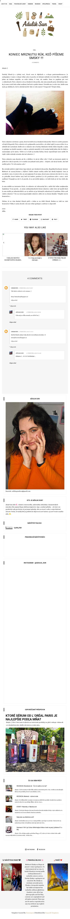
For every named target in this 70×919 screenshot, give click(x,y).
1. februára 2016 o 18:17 (25, 288)
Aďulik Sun (20, 312)
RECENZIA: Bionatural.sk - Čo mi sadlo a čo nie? (32, 786)
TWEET (25, 219)
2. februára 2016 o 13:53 (25, 331)
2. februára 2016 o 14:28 (33, 353)
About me (4, 4)
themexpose (30, 913)
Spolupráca (46, 4)
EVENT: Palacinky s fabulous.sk (27, 807)
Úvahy (60, 4)
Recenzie (37, 4)
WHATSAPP (46, 219)
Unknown (14, 288)
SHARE (16, 219)
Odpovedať (14, 300)
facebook (42, 849)
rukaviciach (7, 82)
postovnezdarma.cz (58, 74)
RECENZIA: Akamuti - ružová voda (27, 796)
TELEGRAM (35, 219)
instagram (31, 849)
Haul (10, 4)
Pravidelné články (20, 4)
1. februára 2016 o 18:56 (33, 312)
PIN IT (55, 219)
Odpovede (13, 306)
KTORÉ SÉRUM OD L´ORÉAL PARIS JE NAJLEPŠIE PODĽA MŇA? (31, 717)
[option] (13, 248)
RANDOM (30, 4)
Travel (54, 4)
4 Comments (35, 62)
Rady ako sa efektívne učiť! (25, 817)
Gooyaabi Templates (52, 913)
